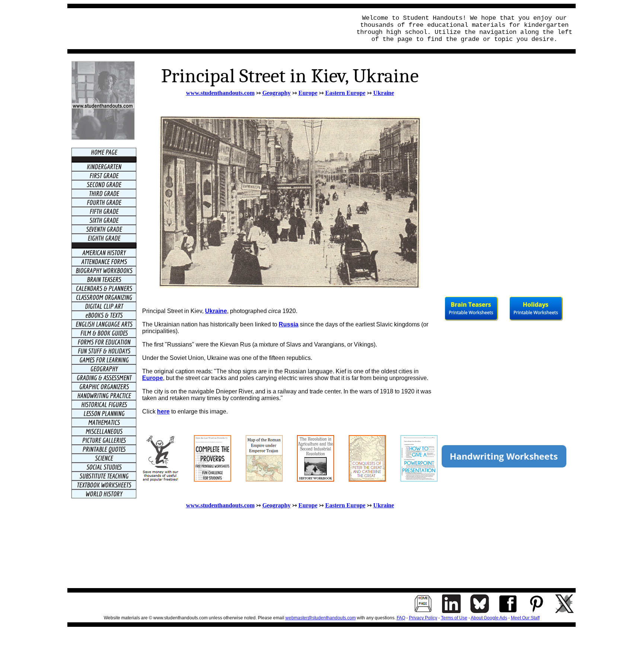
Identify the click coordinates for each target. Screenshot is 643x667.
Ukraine (383, 93)
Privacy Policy (423, 617)
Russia (288, 324)
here (163, 411)
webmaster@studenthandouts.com (320, 617)
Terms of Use (454, 617)
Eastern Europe (345, 93)
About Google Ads (489, 617)
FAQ (401, 617)
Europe (152, 378)
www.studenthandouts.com (220, 93)
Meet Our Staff (525, 617)
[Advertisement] (207, 28)
